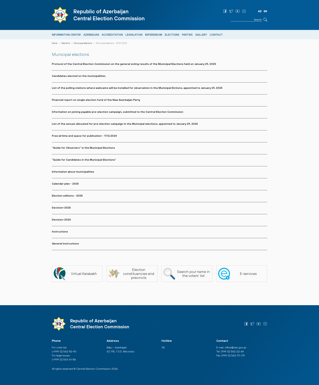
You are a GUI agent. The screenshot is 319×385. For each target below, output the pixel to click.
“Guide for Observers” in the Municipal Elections (83, 147)
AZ (260, 11)
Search (265, 19)
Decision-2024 (61, 219)
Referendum (153, 34)
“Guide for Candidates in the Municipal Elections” (84, 159)
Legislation (133, 34)
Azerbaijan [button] (91, 34)
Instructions (60, 231)
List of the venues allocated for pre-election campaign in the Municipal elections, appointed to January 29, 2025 (125, 123)
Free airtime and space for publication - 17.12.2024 (84, 135)
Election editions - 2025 (67, 195)
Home (54, 43)
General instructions (65, 243)
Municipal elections (83, 43)
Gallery (201, 34)
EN (265, 11)
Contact (216, 34)
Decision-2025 (61, 207)
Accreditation (112, 34)
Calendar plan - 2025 (65, 183)
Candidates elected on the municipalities (79, 75)
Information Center (66, 34)
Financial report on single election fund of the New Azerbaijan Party (96, 99)
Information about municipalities (73, 171)
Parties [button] (187, 34)
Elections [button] (172, 34)
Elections (65, 43)
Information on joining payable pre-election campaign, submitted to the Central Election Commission (117, 111)
